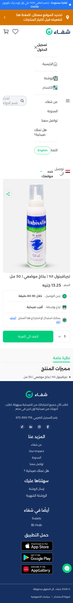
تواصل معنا (49, 120)
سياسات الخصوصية (40, 596)
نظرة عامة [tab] (61, 358)
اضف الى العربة (28, 336)
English (42, 150)
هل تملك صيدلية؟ (40, 132)
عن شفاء (51, 102)
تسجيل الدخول (42, 47)
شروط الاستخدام (62, 596)
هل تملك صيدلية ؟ (36, 471)
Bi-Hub (36, 525)
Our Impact (36, 451)
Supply (36, 518)
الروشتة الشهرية (36, 495)
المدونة (52, 111)
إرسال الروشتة (36, 489)
